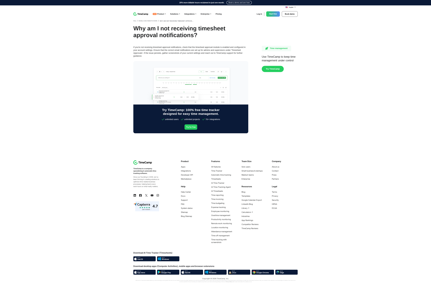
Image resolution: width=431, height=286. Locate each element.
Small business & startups (252, 171)
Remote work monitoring (221, 223)
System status (186, 208)
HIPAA (274, 204)
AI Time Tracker (217, 183)
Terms (274, 192)
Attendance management (221, 231)
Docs (183, 196)
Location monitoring (219, 227)
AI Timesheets (217, 191)
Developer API (187, 175)
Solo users (246, 167)
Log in (259, 14)
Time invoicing (217, 199)
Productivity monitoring (221, 219)
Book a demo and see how (239, 3)
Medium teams (248, 175)
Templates (246, 196)
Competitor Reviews (250, 224)
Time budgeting (217, 203)
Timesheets (216, 179)
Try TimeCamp (273, 69)
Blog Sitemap (186, 216)
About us (275, 167)
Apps (183, 167)
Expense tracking (218, 207)
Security (275, 200)
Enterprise (246, 179)
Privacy (275, 196)
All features (216, 167)
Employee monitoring (220, 211)
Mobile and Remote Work (148, 21)
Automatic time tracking (221, 175)
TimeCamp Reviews (250, 228)
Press (274, 175)
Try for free (191, 127)
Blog (243, 192)
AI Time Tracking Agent (221, 187)
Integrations (186, 171)
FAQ (134, 21)
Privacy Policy (229, 281)
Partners (275, 179)
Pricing (219, 14)
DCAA (274, 208)
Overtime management (220, 215)
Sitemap (184, 212)
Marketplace (186, 179)
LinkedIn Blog (247, 204)
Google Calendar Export (252, 200)
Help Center (186, 192)
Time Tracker (216, 171)
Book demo (290, 14)
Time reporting (217, 195)
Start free (273, 14)
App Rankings (247, 220)
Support (184, 200)
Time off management (220, 235)
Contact (275, 171)
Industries (246, 216)
